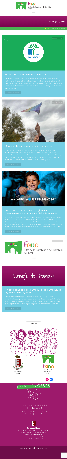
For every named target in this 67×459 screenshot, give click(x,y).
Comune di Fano (33, 428)
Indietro (34, 323)
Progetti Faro (57, 38)
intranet (26, 437)
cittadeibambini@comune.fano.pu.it (35, 414)
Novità (60, 174)
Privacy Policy (34, 437)
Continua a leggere (13, 92)
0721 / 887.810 (41, 411)
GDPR (41, 437)
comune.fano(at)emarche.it (33, 434)
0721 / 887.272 (28, 411)
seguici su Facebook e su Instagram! (33, 448)
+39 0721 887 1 (38, 432)
